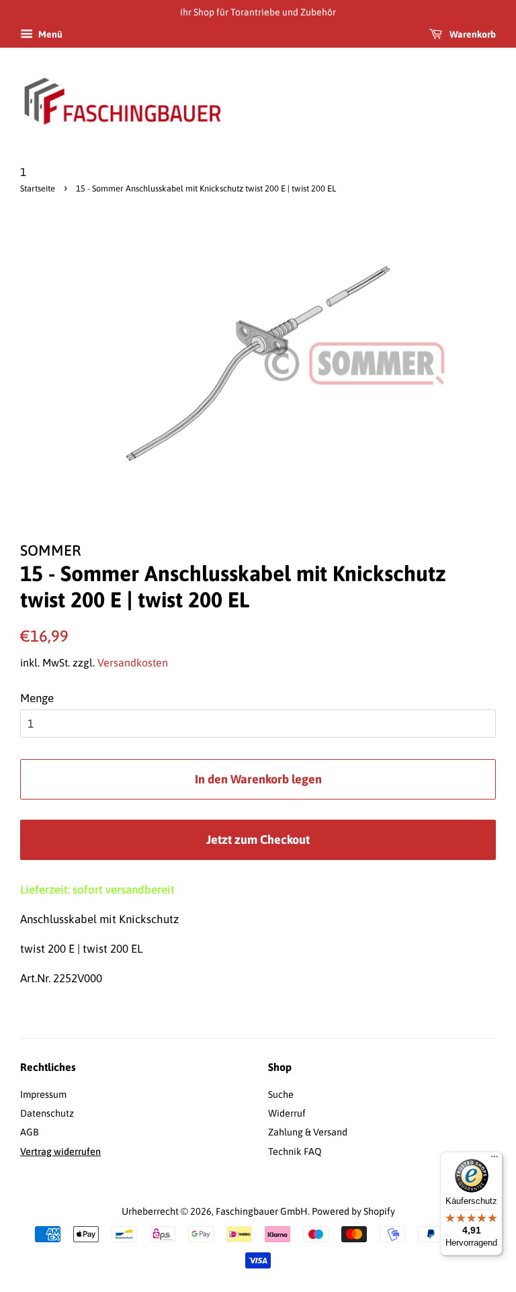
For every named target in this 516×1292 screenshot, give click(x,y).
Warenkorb (471, 34)
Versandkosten (132, 662)
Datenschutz (47, 1113)
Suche (281, 1094)
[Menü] (494, 1160)
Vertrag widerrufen (60, 1151)
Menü (49, 34)
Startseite (37, 188)
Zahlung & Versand (307, 1132)
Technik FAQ (295, 1151)
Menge (37, 698)
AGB (29, 1132)
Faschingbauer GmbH (262, 1211)
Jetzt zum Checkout (258, 839)
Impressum (43, 1094)
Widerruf (287, 1113)
